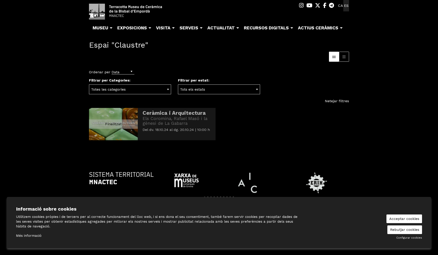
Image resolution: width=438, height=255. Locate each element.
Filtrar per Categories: (109, 80)
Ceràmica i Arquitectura (174, 113)
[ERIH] (316, 182)
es (346, 5)
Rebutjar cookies (404, 229)
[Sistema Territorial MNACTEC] (121, 178)
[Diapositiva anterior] (93, 186)
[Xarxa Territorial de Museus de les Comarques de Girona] (186, 180)
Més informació (29, 236)
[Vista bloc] (334, 57)
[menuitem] (301, 6)
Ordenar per (99, 72)
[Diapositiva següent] (345, 186)
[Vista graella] (344, 57)
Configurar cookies (409, 237)
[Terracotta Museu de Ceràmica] (130, 13)
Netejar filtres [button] (337, 101)
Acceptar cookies (404, 219)
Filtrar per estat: (193, 80)
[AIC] (251, 182)
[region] (219, 186)
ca (340, 5)
